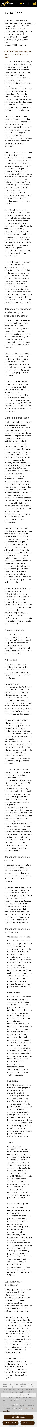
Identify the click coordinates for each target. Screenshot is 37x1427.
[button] (34, 3)
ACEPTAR (27, 1423)
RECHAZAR (10, 1423)
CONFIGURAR (18, 1417)
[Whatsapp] (29, 3)
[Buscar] (16, 3)
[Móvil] (26, 3)
